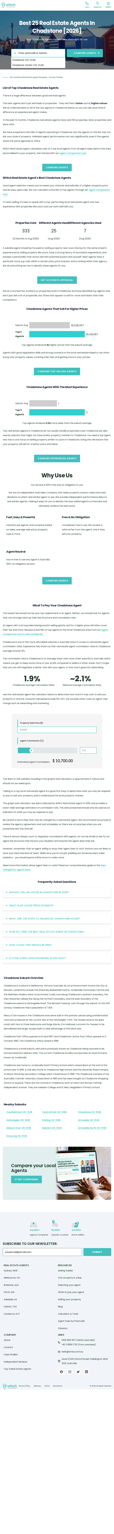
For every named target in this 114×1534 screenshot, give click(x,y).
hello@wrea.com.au (72, 1351)
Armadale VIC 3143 (88, 1120)
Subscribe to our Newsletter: (30, 1244)
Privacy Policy (24, 1386)
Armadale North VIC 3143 (92, 1128)
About (7, 1340)
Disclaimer (57, 1386)
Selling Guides (65, 1270)
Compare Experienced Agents (57, 458)
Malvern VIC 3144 (52, 1128)
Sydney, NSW (11, 1270)
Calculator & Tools (68, 1313)
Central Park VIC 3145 (54, 1112)
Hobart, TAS (10, 1306)
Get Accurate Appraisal (57, 280)
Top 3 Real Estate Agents (17, 1369)
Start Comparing (26, 1179)
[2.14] (31, 750)
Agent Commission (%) (32, 740)
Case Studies (11, 1354)
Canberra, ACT (12, 1313)
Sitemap (37, 1386)
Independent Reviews (15, 1361)
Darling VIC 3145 (51, 1120)
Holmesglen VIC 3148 (18, 1120)
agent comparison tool (73, 153)
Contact (8, 1347)
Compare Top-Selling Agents (57, 371)
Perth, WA (9, 1292)
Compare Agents (57, 167)
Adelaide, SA (10, 1299)
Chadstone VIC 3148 (89, 1112)
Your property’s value (69, 1277)
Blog (60, 1306)
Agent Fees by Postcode (71, 1321)
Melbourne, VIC (12, 1277)
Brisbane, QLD (11, 1285)
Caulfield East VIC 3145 (19, 1112)
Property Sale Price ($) (31, 723)
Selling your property (69, 1299)
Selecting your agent (69, 1285)
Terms (47, 1386)
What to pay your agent (71, 1292)
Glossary (63, 1328)
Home (5, 77)
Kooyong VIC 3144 (16, 1136)
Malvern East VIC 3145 (18, 1128)
